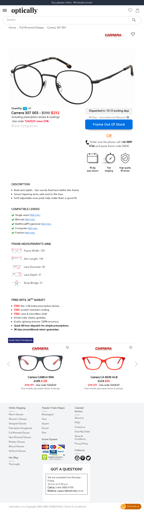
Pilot (44, 433)
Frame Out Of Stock (109, 124)
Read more (35, 215)
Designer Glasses (17, 424)
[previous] (12, 75)
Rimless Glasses (17, 442)
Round (45, 428)
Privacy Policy (81, 444)
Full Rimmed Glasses (31, 28)
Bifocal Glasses (16, 446)
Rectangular (48, 414)
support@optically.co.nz (70, 490)
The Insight (14, 464)
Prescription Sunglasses (20, 428)
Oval (44, 419)
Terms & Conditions (80, 437)
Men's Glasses (16, 414)
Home (12, 28)
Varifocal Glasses (17, 451)
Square (45, 424)
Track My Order (82, 432)
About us (79, 418)
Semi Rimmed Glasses (20, 437)
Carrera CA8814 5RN (40, 377)
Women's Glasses (18, 419)
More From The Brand (20, 340)
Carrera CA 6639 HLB (103, 377)
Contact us (80, 427)
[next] (132, 75)
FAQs (77, 423)
